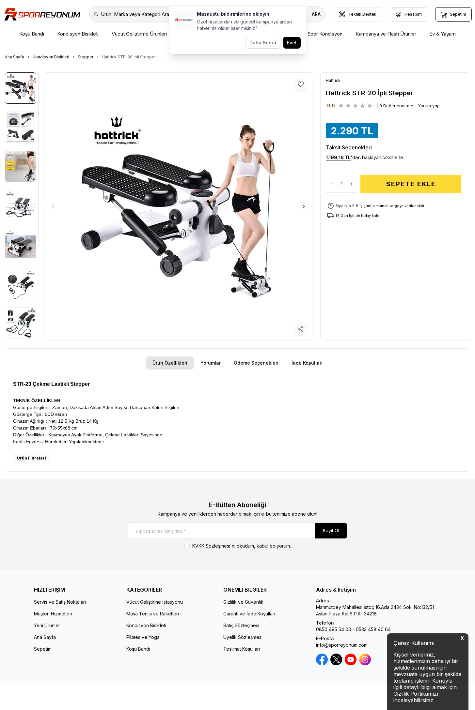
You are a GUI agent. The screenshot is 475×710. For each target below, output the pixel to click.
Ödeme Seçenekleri (256, 363)
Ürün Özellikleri (169, 363)
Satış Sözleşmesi (241, 625)
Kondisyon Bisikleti (51, 56)
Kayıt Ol (331, 530)
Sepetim (43, 649)
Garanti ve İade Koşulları (249, 613)
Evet (292, 42)
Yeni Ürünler (47, 625)
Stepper (85, 56)
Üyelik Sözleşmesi (242, 637)
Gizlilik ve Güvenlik (243, 602)
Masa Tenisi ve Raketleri (152, 613)
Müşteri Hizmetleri (53, 613)
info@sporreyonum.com (342, 645)
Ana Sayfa (14, 56)
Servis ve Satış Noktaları (60, 602)
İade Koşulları (307, 363)
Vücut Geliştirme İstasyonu (154, 602)
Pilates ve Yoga (143, 637)
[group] (178, 206)
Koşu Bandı (138, 649)
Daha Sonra (262, 42)
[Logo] (42, 14)
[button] (303, 206)
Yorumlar (210, 363)
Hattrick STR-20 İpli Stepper (129, 56)
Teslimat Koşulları (241, 649)
